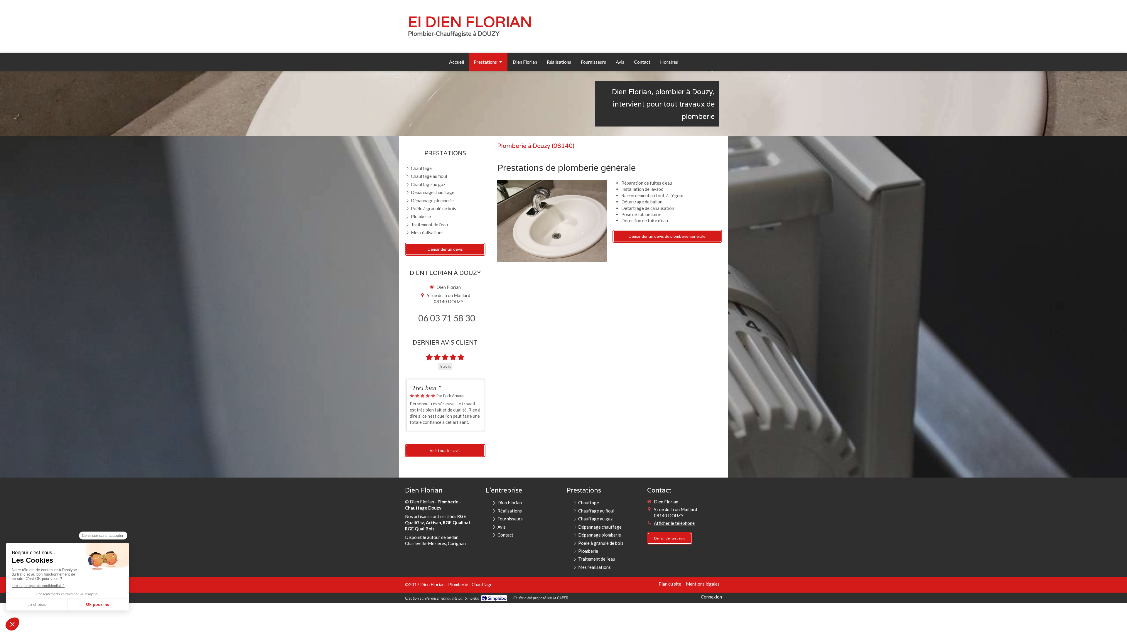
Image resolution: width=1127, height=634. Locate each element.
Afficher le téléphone (674, 523)
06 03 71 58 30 (446, 318)
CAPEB (562, 598)
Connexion (711, 596)
